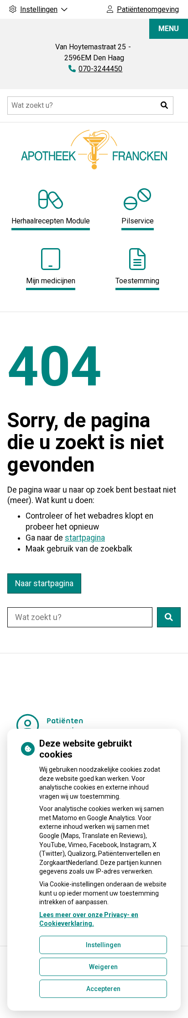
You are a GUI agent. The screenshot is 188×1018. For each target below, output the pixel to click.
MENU (168, 28)
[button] (164, 105)
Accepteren (103, 988)
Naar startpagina (44, 583)
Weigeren (103, 966)
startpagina (85, 537)
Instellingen (103, 945)
